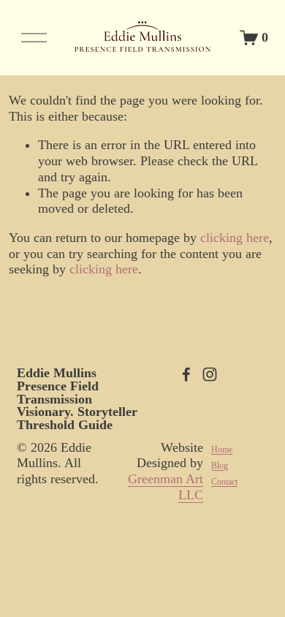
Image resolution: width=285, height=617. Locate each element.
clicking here (234, 237)
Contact (224, 482)
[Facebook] (186, 374)
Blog (219, 466)
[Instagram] (209, 374)
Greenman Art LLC (165, 487)
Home (221, 449)
